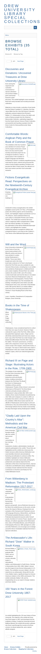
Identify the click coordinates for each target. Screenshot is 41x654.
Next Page (20, 61)
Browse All (8, 54)
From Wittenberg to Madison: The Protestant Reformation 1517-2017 (19, 482)
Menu (7, 35)
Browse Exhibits (15, 647)
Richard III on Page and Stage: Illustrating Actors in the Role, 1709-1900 (19, 364)
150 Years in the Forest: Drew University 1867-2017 (19, 592)
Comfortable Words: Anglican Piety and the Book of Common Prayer (19, 138)
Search (35, 27)
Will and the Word (15, 244)
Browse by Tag (18, 54)
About (6, 647)
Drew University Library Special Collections (22, 14)
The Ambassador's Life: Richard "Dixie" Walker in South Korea (19, 541)
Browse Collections (10, 649)
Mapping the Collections (26, 649)
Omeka (34, 651)
